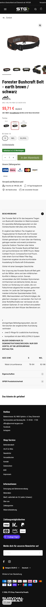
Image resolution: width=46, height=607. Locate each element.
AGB (4, 470)
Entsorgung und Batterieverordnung (15, 489)
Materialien (7, 493)
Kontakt (6, 462)
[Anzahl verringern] (5, 157)
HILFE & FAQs (8, 449)
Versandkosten (14, 113)
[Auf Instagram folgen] (9, 561)
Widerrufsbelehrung (10, 510)
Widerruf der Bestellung (12, 574)
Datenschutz (7, 466)
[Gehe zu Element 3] (26, 70)
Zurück (9, 18)
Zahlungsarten (8, 506)
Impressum (7, 474)
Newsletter (7, 453)
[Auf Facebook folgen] (3, 561)
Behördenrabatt (8, 445)
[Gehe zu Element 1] (6, 70)
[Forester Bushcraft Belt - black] (6, 126)
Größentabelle (8, 145)
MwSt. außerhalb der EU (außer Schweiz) (17, 497)
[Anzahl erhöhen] (13, 157)
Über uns (6, 501)
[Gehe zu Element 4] (36, 70)
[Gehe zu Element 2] (16, 70)
